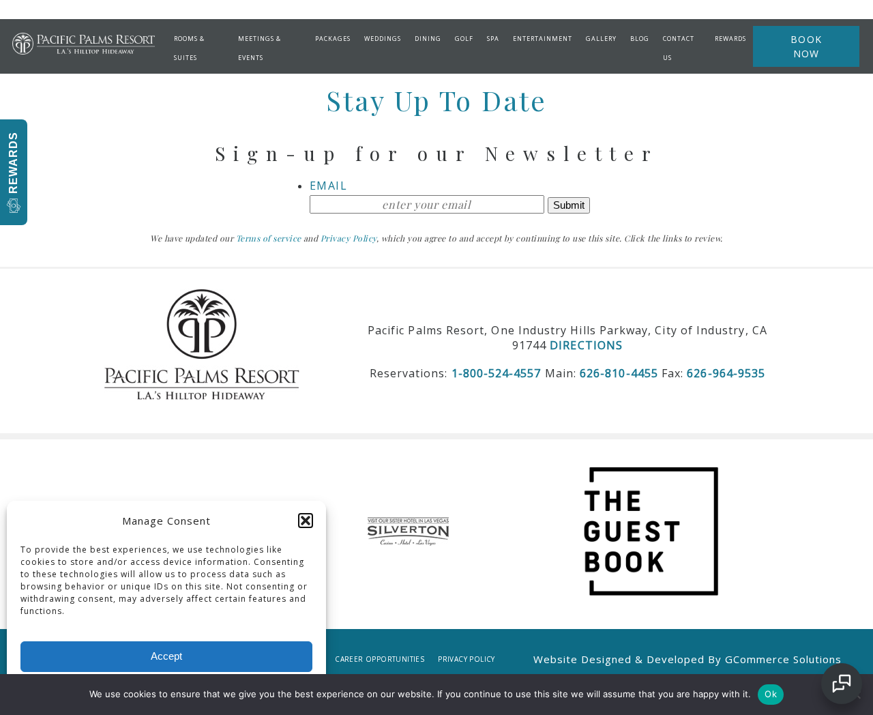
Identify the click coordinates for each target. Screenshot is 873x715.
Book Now (806, 46)
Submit (569, 205)
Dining (428, 38)
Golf (464, 38)
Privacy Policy (466, 659)
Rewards (730, 38)
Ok (771, 693)
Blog (639, 38)
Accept (166, 656)
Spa (493, 38)
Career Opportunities (379, 659)
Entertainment (542, 38)
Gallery (601, 38)
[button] (305, 520)
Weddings (382, 38)
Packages (333, 38)
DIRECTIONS (586, 345)
